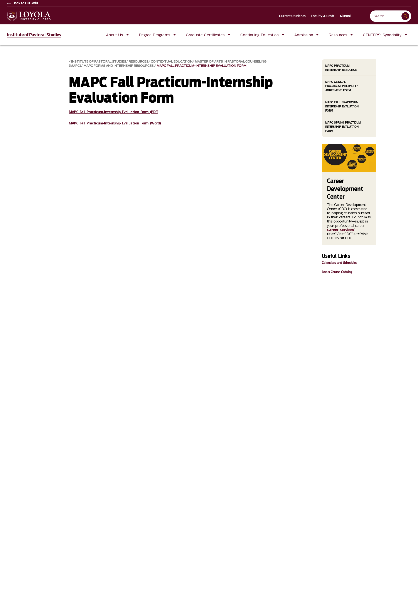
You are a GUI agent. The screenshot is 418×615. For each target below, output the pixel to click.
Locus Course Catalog (337, 272)
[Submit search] (405, 16)
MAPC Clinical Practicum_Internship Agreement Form (341, 86)
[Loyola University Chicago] (29, 16)
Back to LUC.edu (25, 3)
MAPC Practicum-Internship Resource (341, 67)
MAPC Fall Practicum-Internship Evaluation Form (201, 65)
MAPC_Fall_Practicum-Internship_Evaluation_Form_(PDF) (113, 111)
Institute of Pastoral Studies (34, 34)
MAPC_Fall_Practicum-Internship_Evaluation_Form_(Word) (115, 123)
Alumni (345, 16)
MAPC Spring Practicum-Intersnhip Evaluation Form (343, 127)
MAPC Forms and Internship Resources (119, 65)
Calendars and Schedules (339, 263)
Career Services (340, 229)
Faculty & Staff (323, 16)
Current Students (292, 16)
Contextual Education (171, 61)
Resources (138, 61)
